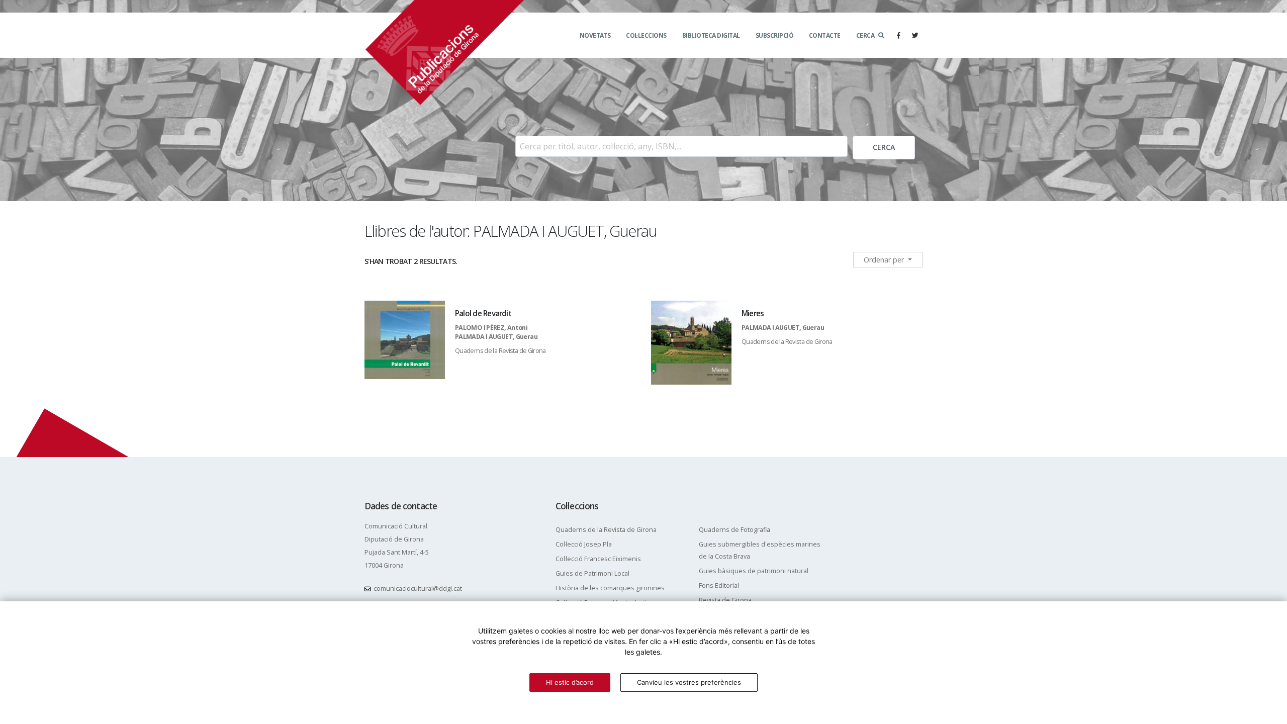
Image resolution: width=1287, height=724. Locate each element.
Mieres (753, 313)
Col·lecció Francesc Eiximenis (598, 559)
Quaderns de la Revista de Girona (500, 350)
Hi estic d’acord (570, 682)
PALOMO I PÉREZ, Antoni (491, 327)
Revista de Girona (725, 600)
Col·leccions (646, 35)
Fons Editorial (719, 585)
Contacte (825, 35)
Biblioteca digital (711, 35)
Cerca (865, 35)
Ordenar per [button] (885, 259)
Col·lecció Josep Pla (584, 544)
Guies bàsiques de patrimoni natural (753, 571)
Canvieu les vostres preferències (689, 682)
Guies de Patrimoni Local (592, 573)
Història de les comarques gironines (610, 588)
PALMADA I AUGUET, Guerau (496, 336)
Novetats (595, 35)
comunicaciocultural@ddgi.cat (418, 588)
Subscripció (775, 35)
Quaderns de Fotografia (734, 529)
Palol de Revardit (483, 313)
